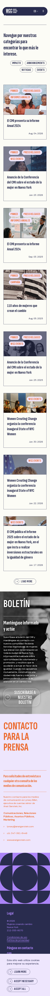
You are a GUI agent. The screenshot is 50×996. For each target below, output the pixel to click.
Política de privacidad (18, 940)
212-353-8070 (15, 930)
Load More (26, 581)
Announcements (36, 63)
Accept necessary (24, 981)
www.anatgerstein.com (18, 839)
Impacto (16, 63)
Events (41, 70)
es (35, 11)
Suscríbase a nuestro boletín (25, 697)
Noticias (26, 70)
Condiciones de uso (17, 937)
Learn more (20, 972)
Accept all (20, 989)
